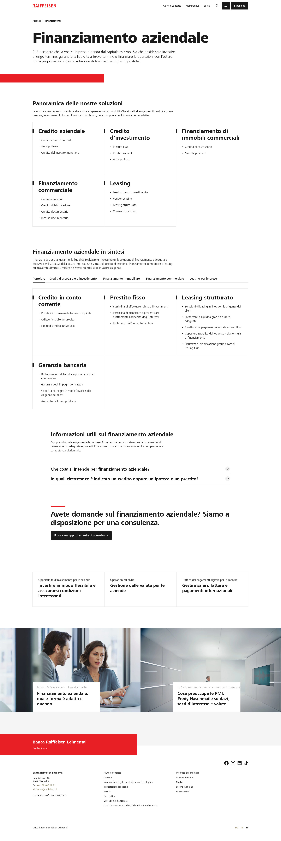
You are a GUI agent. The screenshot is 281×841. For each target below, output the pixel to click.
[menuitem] (172, 5)
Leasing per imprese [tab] (203, 278)
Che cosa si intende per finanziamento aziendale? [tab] (100, 469)
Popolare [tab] (39, 278)
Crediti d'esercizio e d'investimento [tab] (73, 278)
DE (236, 827)
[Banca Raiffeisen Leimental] (44, 5)
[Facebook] (226, 763)
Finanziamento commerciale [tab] (165, 278)
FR (242, 827)
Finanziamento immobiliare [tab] (121, 278)
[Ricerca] (217, 5)
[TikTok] (246, 763)
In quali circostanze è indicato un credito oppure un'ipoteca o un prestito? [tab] (124, 478)
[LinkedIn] (239, 763)
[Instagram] (233, 763)
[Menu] (226, 5)
